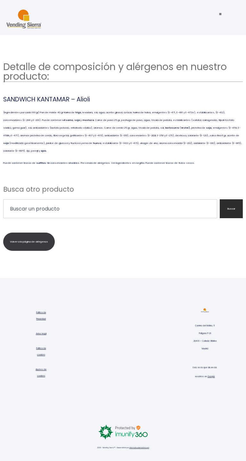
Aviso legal (41, 333)
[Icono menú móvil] (220, 14)
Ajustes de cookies (41, 372)
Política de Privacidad (41, 315)
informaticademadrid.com (139, 448)
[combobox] (110, 209)
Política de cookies (41, 351)
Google (211, 376)
